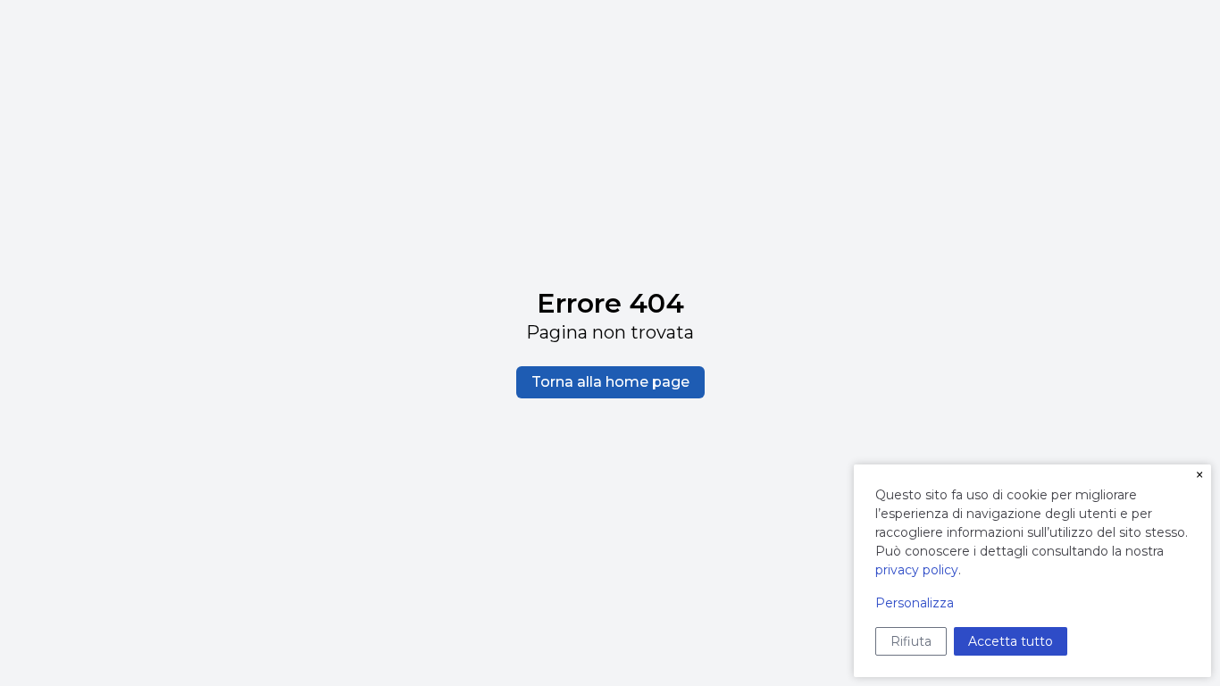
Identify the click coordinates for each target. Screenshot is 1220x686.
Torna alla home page (610, 381)
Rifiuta (911, 641)
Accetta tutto (1010, 641)
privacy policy (916, 570)
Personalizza (914, 603)
